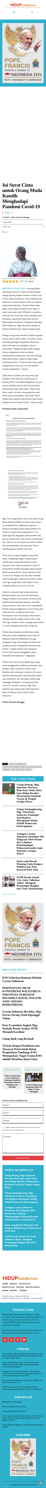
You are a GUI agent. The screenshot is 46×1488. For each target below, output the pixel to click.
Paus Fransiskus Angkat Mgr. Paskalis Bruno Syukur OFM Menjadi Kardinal (20, 1029)
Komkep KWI (21, 764)
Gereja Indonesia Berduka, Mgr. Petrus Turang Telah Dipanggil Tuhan (22, 1015)
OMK (22, 766)
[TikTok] (17, 1339)
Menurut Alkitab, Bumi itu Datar (14, 1407)
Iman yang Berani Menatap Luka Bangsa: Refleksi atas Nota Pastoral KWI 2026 (30, 865)
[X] (10, 236)
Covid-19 (12, 764)
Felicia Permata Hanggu (20, 217)
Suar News (6, 1252)
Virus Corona (26, 769)
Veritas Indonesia (8, 894)
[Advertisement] (23, 114)
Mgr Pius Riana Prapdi (11, 766)
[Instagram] (11, 1339)
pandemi (6, 769)
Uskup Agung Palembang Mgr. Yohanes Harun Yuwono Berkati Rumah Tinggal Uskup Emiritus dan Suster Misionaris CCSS (22, 1418)
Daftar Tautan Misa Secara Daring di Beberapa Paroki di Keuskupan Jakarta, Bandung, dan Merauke (12, 1081)
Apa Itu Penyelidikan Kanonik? (14, 1411)
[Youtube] (24, 1339)
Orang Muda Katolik (33, 766)
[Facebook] (4, 236)
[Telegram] (21, 236)
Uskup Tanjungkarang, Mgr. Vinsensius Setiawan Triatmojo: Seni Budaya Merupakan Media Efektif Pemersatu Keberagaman (29, 818)
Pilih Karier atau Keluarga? (12, 1402)
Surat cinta (15, 769)
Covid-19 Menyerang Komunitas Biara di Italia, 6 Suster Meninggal (33, 1088)
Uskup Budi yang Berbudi (18, 1038)
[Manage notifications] (40, 1483)
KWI (7, 213)
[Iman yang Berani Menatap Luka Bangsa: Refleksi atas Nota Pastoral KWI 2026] (8, 865)
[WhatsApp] (15, 236)
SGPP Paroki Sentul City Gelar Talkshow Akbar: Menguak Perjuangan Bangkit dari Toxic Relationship (30, 883)
